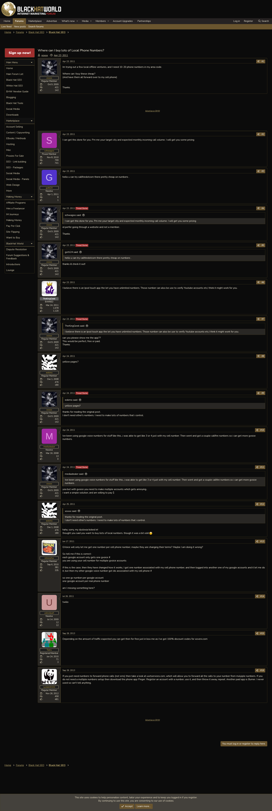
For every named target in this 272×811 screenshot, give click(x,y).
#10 (262, 430)
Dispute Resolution (16, 249)
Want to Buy (13, 237)
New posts (20, 26)
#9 (263, 393)
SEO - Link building (16, 161)
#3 (263, 171)
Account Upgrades (123, 21)
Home (7, 21)
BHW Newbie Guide (17, 91)
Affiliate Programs (16, 202)
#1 (263, 61)
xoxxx (44, 55)
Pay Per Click (13, 226)
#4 (263, 208)
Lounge (10, 270)
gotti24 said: (71, 252)
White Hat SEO (14, 85)
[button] (77, 21)
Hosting (10, 144)
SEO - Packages (14, 167)
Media (85, 21)
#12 (262, 504)
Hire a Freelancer (15, 208)
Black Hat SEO (14, 79)
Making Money (14, 220)
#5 (263, 245)
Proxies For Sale (15, 155)
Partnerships (144, 21)
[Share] (258, 61)
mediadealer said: (74, 474)
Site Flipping (13, 231)
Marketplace (35, 21)
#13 (262, 541)
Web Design (13, 185)
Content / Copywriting (18, 132)
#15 (262, 633)
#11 (262, 467)
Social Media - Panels (17, 179)
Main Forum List (14, 74)
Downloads (12, 114)
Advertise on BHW (152, 111)
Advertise (51, 21)
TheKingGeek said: (75, 325)
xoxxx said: (71, 511)
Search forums (36, 26)
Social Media (13, 109)
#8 (263, 356)
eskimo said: (71, 399)
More (9, 190)
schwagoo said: (73, 215)
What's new (68, 21)
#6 (263, 282)
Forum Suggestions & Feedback (17, 257)
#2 (263, 134)
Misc (8, 150)
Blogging (11, 97)
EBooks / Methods (16, 138)
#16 (262, 670)
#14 (262, 596)
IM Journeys (12, 214)
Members (101, 21)
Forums (19, 21)
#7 (263, 319)
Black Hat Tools (14, 103)
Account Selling (14, 126)
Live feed (6, 26)
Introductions (13, 264)
